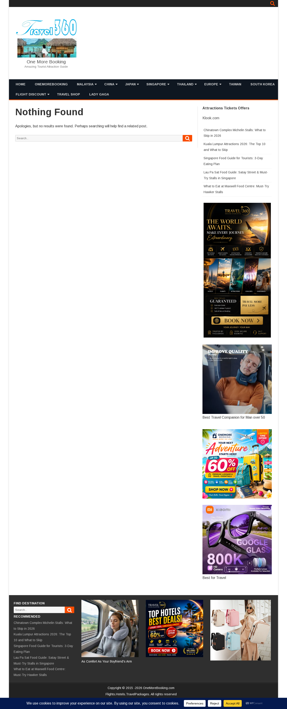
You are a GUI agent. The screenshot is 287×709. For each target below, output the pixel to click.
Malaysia (85, 84)
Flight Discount (31, 94)
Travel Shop (68, 94)
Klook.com (210, 118)
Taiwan (235, 84)
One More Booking (46, 61)
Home (21, 84)
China (109, 84)
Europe (211, 84)
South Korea (262, 84)
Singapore (156, 84)
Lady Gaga (99, 94)
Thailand (185, 84)
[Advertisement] (191, 43)
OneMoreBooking (51, 84)
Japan (130, 84)
